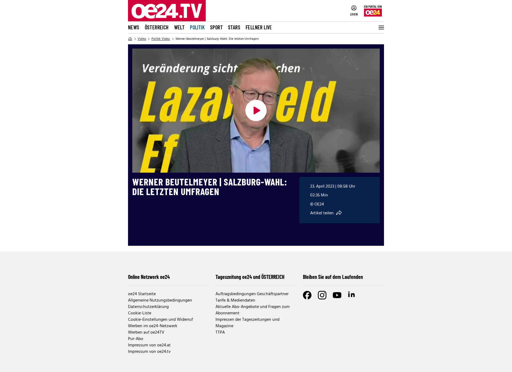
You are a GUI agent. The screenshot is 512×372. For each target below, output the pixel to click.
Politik (197, 27)
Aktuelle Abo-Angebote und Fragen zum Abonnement (252, 310)
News (133, 27)
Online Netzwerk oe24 (149, 277)
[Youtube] (337, 295)
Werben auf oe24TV (146, 332)
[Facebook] (307, 295)
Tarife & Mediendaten (235, 300)
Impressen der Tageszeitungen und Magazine (247, 323)
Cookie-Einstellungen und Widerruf (160, 319)
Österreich (157, 27)
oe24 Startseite (142, 294)
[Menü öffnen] (380, 27)
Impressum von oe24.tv (149, 351)
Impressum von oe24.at (149, 345)
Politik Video (160, 39)
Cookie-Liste (139, 313)
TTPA (220, 332)
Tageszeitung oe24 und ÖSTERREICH (250, 277)
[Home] (130, 39)
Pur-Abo (135, 338)
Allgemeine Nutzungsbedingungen (160, 300)
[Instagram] (322, 295)
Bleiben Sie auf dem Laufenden (333, 277)
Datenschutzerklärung (148, 306)
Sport (216, 27)
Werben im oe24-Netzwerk (152, 326)
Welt (179, 27)
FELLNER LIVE (259, 27)
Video (142, 39)
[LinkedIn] (352, 295)
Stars (234, 27)
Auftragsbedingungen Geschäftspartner (252, 294)
